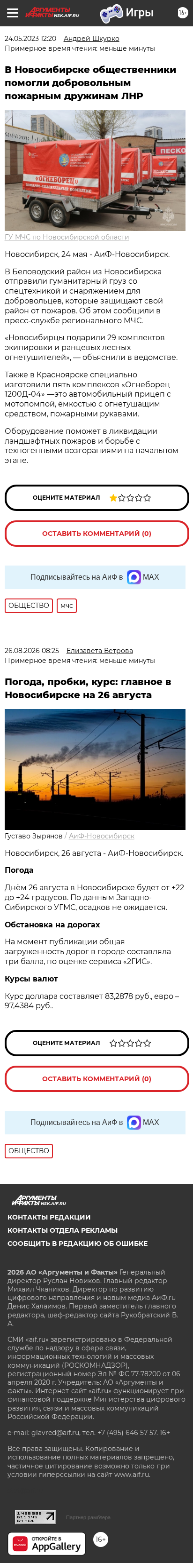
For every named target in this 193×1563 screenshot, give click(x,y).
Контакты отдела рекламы (62, 1230)
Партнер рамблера (88, 1517)
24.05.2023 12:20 (30, 38)
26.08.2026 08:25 (32, 650)
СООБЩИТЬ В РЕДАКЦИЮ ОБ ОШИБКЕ (77, 1243)
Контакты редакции (49, 1217)
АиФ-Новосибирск (101, 836)
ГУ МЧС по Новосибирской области (67, 237)
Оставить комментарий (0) (96, 533)
